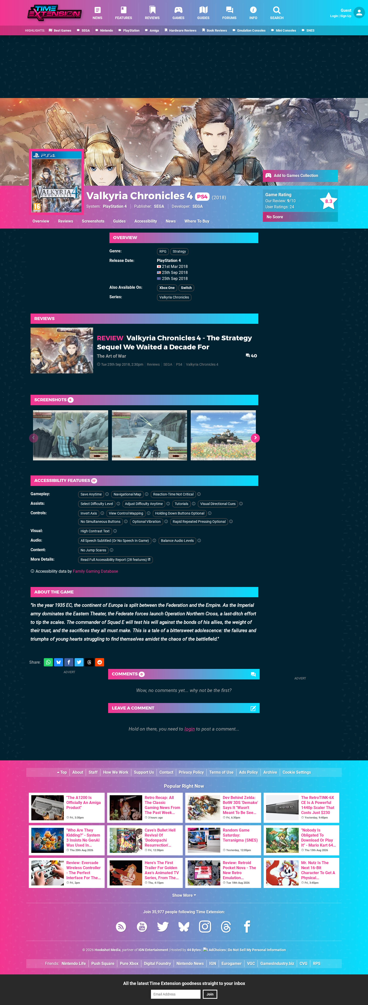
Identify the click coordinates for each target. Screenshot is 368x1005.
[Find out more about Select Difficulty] (118, 503)
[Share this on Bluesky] (58, 662)
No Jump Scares (93, 550)
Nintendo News (190, 963)
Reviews (65, 221)
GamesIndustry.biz (277, 963)
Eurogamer (232, 963)
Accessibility (145, 221)
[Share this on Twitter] (79, 662)
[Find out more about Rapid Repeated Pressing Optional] (231, 521)
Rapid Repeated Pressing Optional (199, 522)
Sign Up (345, 16)
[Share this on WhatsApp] (48, 662)
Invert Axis (89, 513)
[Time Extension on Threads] (226, 928)
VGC (251, 963)
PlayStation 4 (115, 206)
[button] (255, 438)
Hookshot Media (108, 950)
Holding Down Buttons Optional (179, 513)
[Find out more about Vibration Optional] (166, 521)
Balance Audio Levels (177, 541)
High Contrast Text (95, 531)
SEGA (159, 206)
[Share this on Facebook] (68, 662)
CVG (303, 963)
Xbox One (167, 288)
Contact (166, 772)
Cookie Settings (297, 772)
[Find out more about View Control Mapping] (149, 513)
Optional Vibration (146, 522)
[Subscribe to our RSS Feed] (121, 928)
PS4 (179, 364)
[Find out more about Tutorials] (194, 503)
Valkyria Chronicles (174, 297)
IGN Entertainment (153, 950)
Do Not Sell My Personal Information (257, 950)
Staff (93, 772)
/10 (291, 200)
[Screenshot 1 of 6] (70, 435)
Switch (186, 288)
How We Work (115, 772)
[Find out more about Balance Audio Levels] (199, 540)
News (171, 221)
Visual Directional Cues (218, 504)
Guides (119, 221)
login (190, 729)
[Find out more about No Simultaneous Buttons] (126, 521)
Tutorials (181, 504)
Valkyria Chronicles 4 (147, 195)
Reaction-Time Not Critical (173, 494)
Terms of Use (221, 772)
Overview (41, 221)
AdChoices (217, 950)
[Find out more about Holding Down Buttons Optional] (210, 513)
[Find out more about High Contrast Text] (115, 531)
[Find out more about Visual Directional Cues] (241, 503)
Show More (183, 895)
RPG (162, 251)
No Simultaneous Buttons (100, 522)
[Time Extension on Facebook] (247, 928)
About (77, 772)
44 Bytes (194, 950)
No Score (275, 217)
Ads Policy (248, 772)
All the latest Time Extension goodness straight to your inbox (184, 983)
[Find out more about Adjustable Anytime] (168, 503)
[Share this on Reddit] (99, 662)
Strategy (179, 251)
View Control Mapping (126, 513)
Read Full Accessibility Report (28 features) (114, 560)
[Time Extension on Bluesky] (184, 928)
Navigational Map (127, 494)
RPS (316, 963)
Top (63, 772)
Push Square (102, 963)
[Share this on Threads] (89, 662)
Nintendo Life (74, 963)
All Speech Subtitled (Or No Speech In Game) (115, 541)
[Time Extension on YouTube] (142, 928)
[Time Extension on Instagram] (205, 928)
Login (334, 16)
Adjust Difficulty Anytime (144, 504)
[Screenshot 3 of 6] (228, 435)
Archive (270, 772)
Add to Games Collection (295, 175)
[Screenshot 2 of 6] (149, 435)
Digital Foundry (157, 963)
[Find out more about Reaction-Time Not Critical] (199, 494)
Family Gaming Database (95, 571)
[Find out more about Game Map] (147, 494)
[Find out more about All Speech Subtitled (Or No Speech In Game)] (154, 540)
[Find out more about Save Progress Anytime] (107, 494)
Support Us (144, 772)
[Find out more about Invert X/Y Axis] (102, 513)
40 (253, 356)
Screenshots (93, 221)
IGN (212, 963)
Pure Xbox (129, 963)
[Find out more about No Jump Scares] (112, 550)
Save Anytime (91, 494)
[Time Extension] (55, 13)
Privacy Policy (191, 772)
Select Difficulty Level (97, 504)
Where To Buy (197, 221)
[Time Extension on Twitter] (163, 928)
